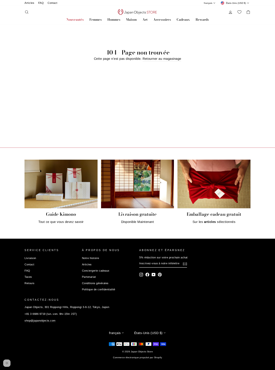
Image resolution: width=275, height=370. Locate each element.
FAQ (41, 2)
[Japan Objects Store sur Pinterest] (160, 274)
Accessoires (162, 19)
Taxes (28, 276)
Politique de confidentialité (98, 289)
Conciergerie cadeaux (95, 270)
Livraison (30, 258)
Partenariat (89, 276)
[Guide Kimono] (61, 184)
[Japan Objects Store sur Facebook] (147, 274)
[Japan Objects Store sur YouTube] (153, 274)
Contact (52, 2)
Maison (131, 19)
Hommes (113, 19)
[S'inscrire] (185, 263)
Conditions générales (95, 283)
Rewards (202, 19)
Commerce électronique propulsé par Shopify (137, 357)
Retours (30, 283)
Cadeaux (183, 19)
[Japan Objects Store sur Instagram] (141, 274)
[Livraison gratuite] (137, 184)
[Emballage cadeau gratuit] (213, 184)
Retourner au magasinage (162, 58)
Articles (29, 2)
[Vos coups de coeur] (239, 12)
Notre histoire (90, 258)
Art (145, 19)
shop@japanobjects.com (40, 320)
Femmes (95, 19)
